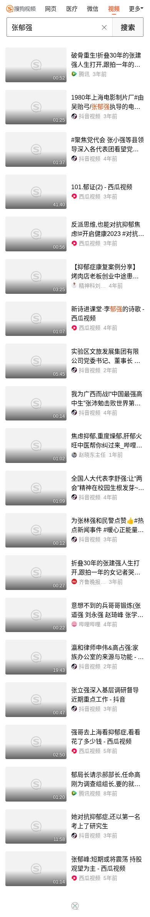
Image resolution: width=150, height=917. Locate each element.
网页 (51, 8)
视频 (114, 8)
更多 (134, 8)
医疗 (72, 8)
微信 (92, 8)
